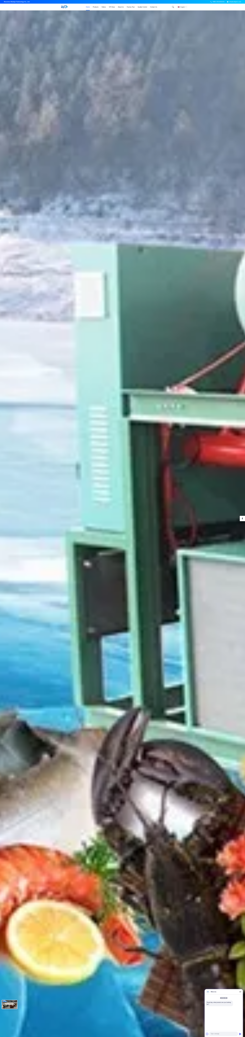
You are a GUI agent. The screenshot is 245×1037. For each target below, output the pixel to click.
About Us (121, 7)
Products (95, 7)
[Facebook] (242, 518)
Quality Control (142, 7)
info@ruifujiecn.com (235, 1)
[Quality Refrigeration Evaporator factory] (122, 529)
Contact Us (153, 7)
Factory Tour (131, 7)
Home (88, 7)
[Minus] (240, 992)
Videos (104, 7)
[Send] (240, 1034)
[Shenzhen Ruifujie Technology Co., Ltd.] (64, 7)
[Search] (173, 7)
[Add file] (207, 1034)
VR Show (112, 7)
